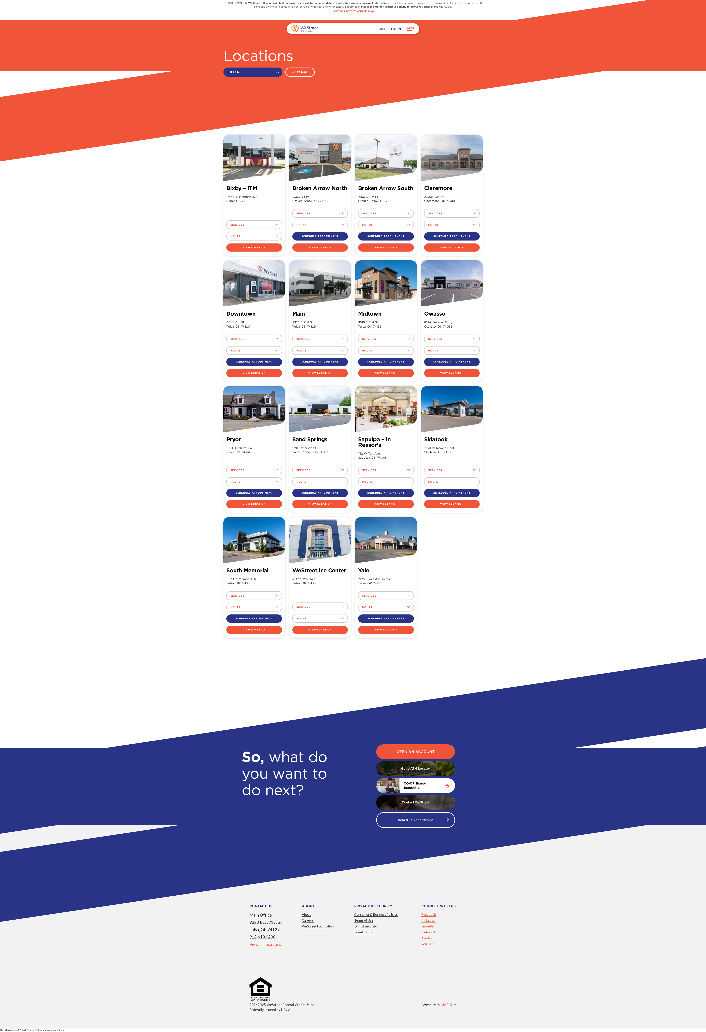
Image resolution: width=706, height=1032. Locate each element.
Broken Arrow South (385, 188)
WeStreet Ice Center (319, 570)
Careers (308, 920)
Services (237, 224)
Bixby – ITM (241, 188)
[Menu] (411, 29)
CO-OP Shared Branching (415, 785)
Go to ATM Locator (415, 768)
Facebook (428, 914)
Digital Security (365, 926)
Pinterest (428, 932)
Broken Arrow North (319, 188)
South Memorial (247, 570)
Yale (363, 570)
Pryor (233, 439)
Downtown (241, 313)
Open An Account (415, 752)
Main (298, 313)
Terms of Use (363, 920)
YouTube (428, 944)
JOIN (383, 29)
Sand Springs (309, 439)
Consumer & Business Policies (376, 914)
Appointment (415, 820)
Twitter (427, 938)
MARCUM (449, 1005)
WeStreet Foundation (318, 926)
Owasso (434, 313)
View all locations (265, 944)
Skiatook (436, 439)
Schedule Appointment (320, 236)
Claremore (438, 188)
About (306, 914)
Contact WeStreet (415, 802)
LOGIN (396, 29)
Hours (235, 236)
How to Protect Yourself (351, 11)
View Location (254, 247)
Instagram (428, 920)
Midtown (369, 313)
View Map (300, 72)
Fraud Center (364, 932)
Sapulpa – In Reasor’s (374, 442)
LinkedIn (427, 926)
